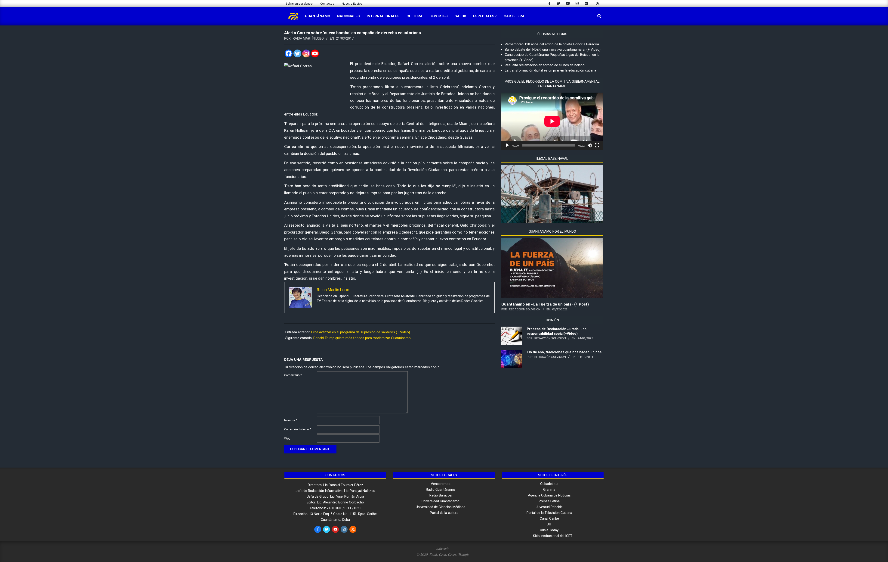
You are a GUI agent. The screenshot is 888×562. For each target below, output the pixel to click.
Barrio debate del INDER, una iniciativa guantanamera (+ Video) (553, 49)
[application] (552, 121)
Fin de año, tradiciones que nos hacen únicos (564, 352)
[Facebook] (289, 53)
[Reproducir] (507, 145)
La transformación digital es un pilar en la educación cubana (550, 70)
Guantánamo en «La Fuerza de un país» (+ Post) (545, 304)
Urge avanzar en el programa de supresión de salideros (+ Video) (360, 332)
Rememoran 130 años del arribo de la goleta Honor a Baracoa (552, 44)
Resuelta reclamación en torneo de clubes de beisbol (545, 65)
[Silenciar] (589, 145)
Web (287, 438)
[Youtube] (315, 53)
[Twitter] (297, 53)
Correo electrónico (297, 429)
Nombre (290, 420)
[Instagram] (306, 53)
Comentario (293, 375)
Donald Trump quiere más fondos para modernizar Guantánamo (362, 338)
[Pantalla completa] (597, 145)
